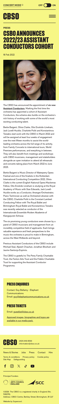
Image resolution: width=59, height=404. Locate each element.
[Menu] (52, 16)
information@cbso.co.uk (29, 344)
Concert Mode (12, 5)
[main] (29, 174)
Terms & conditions (11, 357)
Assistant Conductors (14, 108)
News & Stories (10, 352)
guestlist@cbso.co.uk (23, 311)
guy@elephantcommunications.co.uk (31, 296)
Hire (51, 352)
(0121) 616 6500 (25, 341)
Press (6, 28)
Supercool (17, 401)
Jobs (23, 352)
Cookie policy (43, 357)
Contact (41, 352)
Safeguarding (19, 359)
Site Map (7, 359)
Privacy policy (28, 357)
